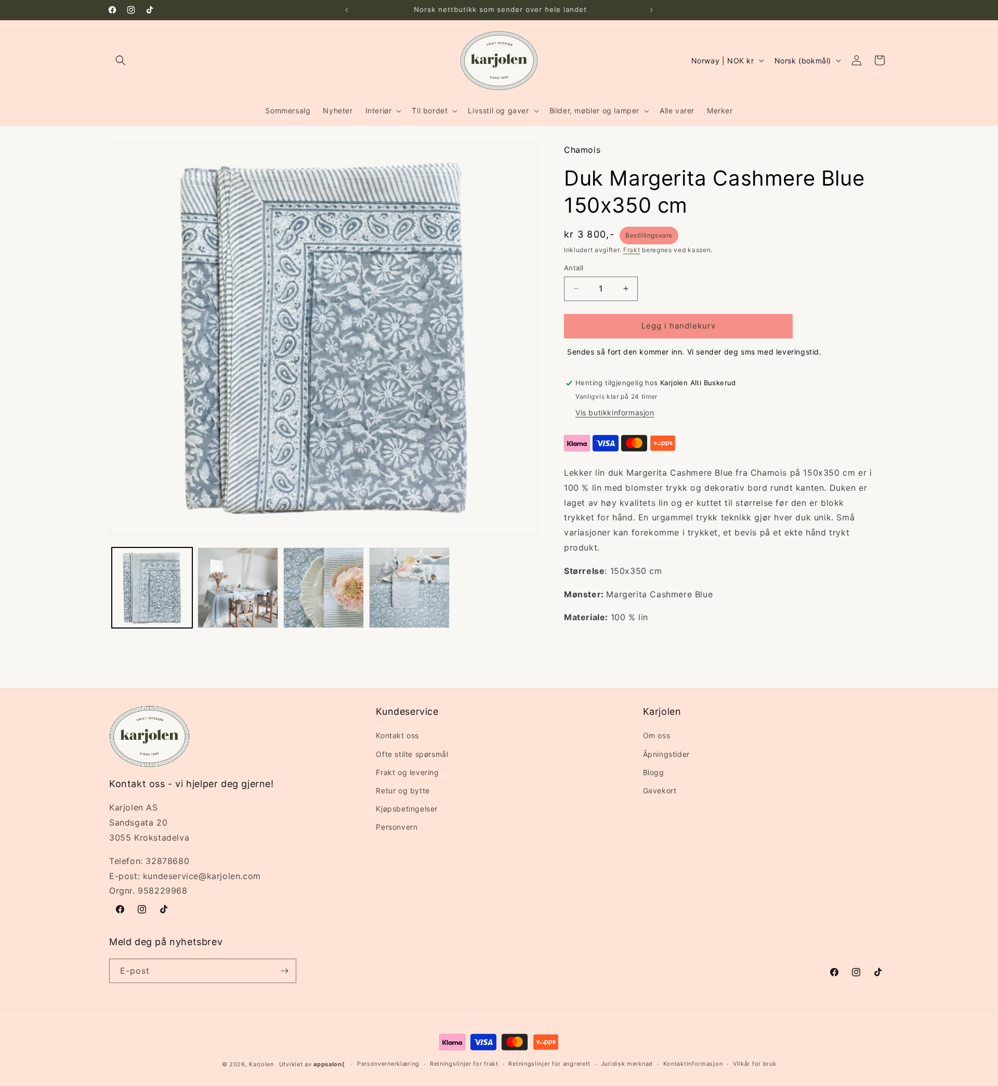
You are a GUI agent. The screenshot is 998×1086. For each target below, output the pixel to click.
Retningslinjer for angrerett (549, 1063)
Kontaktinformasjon (693, 1063)
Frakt (631, 250)
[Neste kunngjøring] (651, 10)
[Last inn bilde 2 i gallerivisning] (238, 587)
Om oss (657, 735)
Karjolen (261, 1064)
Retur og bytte (402, 790)
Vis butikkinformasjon (614, 412)
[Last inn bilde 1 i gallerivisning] (152, 587)
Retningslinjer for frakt (464, 1063)
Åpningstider (666, 754)
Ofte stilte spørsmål (412, 754)
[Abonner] (284, 971)
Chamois (582, 150)
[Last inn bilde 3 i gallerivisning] (323, 587)
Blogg (653, 772)
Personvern (396, 826)
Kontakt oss (397, 735)
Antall (573, 268)
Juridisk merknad (627, 1063)
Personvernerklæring (388, 1063)
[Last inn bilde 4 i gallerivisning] (409, 587)
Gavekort (660, 790)
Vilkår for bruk (755, 1063)
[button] (120, 60)
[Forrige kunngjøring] (346, 10)
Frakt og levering (407, 772)
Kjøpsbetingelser (407, 808)
